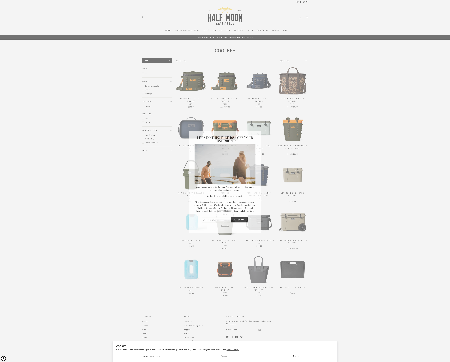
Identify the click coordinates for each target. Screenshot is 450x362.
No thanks (225, 225)
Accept (224, 356)
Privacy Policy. (233, 349)
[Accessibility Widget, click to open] (3, 358)
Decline (296, 356)
